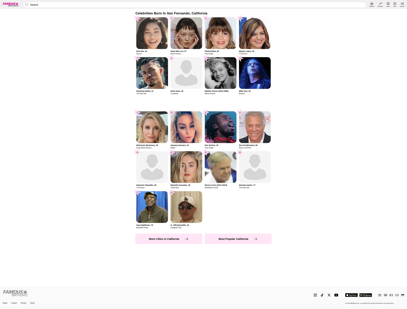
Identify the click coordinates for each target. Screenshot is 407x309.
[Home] (102, 293)
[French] (391, 295)
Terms (32, 303)
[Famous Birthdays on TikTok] (322, 295)
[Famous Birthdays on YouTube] (336, 295)
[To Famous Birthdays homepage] (11, 4)
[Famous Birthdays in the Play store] (365, 295)
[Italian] (397, 295)
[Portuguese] (385, 295)
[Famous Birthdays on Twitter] (329, 295)
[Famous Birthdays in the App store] (351, 295)
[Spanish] (379, 295)
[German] (402, 295)
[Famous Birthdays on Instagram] (315, 295)
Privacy (23, 303)
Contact (14, 303)
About (5, 303)
